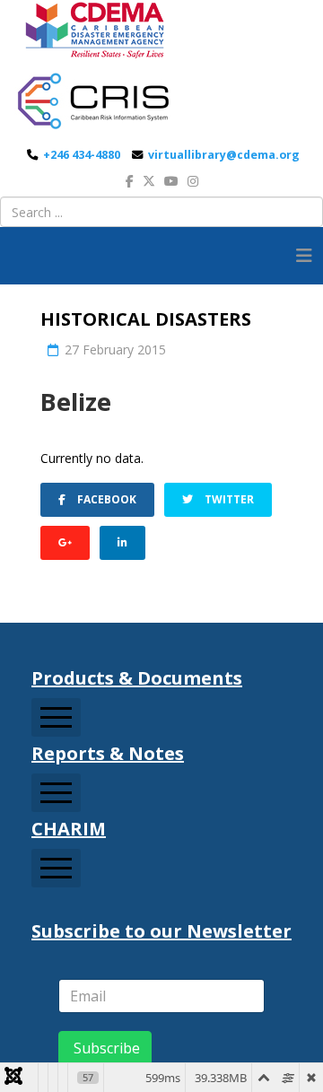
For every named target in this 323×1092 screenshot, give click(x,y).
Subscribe (105, 1048)
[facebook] (130, 180)
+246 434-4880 (81, 154)
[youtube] (171, 180)
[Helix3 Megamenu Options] (304, 255)
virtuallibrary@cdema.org (224, 154)
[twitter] (149, 180)
